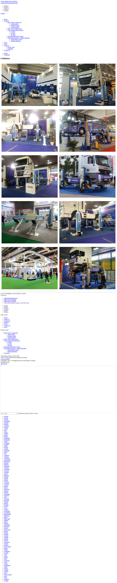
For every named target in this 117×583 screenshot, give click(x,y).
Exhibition (10, 49)
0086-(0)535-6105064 (10, 299)
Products (6, 21)
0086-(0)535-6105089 (10, 301)
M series (13, 35)
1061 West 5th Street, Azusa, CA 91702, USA (16, 303)
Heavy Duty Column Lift (14, 22)
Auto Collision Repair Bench (15, 30)
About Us (6, 45)
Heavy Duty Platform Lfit (14, 28)
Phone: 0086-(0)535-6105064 (9, 1)
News (5, 42)
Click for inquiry (5, 359)
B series (13, 31)
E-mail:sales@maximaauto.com (9, 3)
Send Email (4, 363)
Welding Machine (16, 41)
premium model (15, 25)
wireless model (15, 27)
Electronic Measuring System (15, 36)
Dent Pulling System (16, 39)
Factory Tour (11, 47)
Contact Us (7, 50)
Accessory (7, 353)
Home (5, 19)
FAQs (5, 44)
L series (13, 33)
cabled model (14, 24)
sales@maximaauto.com (10, 298)
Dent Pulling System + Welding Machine (19, 38)
